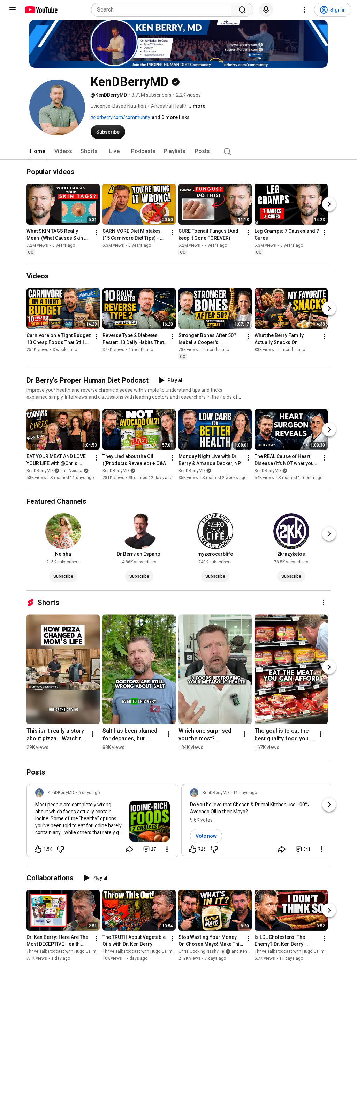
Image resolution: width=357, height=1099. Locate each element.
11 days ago (245, 792)
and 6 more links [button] (171, 117)
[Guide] (12, 10)
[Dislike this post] (60, 849)
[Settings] (304, 10)
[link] (102, 822)
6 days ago (89, 792)
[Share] (129, 849)
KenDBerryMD (115, 470)
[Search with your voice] (266, 10)
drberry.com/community (123, 117)
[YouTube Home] (41, 10)
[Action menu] (167, 849)
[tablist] (178, 151)
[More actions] (96, 232)
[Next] (329, 204)
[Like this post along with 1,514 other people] (38, 849)
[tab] (37, 151)
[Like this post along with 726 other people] (192, 849)
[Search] (242, 10)
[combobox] (163, 10)
